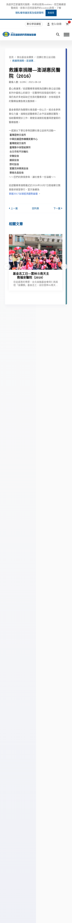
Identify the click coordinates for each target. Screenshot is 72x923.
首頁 (11, 57)
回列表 (35, 208)
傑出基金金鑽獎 (25, 57)
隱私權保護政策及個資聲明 (29, 12)
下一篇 (57, 208)
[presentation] (7, 266)
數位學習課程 (34, 24)
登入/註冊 (56, 24)
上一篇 (14, 208)
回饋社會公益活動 (46, 57)
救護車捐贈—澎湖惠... (23, 60)
